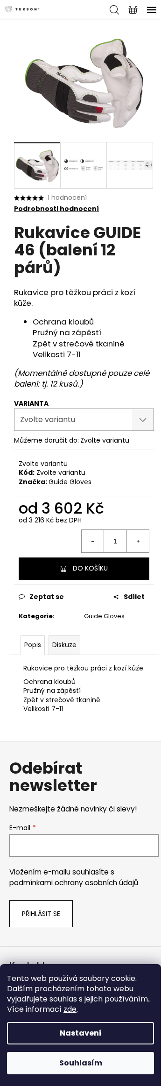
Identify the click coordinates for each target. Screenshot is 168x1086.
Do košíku (90, 568)
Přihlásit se (41, 913)
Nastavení (81, 1033)
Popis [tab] (32, 644)
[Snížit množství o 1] (93, 541)
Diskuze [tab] (64, 644)
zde (70, 1009)
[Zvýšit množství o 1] (137, 541)
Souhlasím (80, 1063)
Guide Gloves (70, 482)
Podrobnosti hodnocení (56, 209)
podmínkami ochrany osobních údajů (73, 883)
